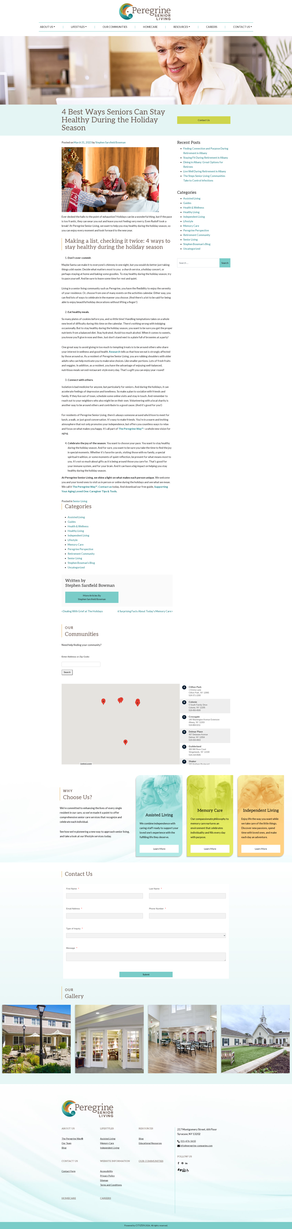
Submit (146, 974)
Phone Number (157, 908)
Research (114, 351)
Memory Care (75, 544)
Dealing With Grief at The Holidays (83, 611)
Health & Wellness (78, 526)
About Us (46, 26)
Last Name (155, 888)
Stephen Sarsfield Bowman (110, 142)
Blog (64, 1147)
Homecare (150, 26)
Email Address (74, 908)
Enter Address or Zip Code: (76, 656)
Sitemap (104, 1180)
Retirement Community (81, 553)
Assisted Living (76, 517)
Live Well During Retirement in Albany (204, 171)
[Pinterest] (182, 1163)
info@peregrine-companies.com (196, 1145)
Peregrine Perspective (80, 549)
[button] (137, 704)
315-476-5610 (188, 1141)
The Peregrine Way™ (130, 428)
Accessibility (106, 1171)
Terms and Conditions (111, 1184)
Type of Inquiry (74, 928)
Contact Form (68, 1171)
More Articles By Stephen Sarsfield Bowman (92, 597)
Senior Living (80, 501)
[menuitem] (47, 26)
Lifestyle (73, 540)
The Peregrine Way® (72, 1138)
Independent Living (78, 535)
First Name (72, 888)
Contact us (105, 486)
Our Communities (115, 26)
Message (71, 948)
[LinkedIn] (186, 1163)
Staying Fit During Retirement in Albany (205, 157)
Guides (72, 521)
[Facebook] (178, 1163)
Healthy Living (76, 530)
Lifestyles (78, 26)
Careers (211, 26)
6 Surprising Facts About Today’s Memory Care (145, 611)
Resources (180, 26)
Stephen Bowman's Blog (81, 562)
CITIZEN (140, 1225)
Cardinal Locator (86, 763)
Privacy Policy (107, 1175)
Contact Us (241, 26)
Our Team (66, 1143)
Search (67, 672)
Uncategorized (76, 567)
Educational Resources (150, 1143)
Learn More (159, 848)
